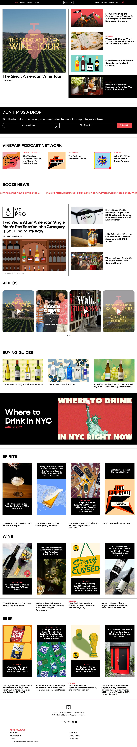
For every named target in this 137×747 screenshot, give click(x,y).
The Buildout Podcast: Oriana (115, 523)
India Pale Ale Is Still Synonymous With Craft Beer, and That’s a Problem (82, 687)
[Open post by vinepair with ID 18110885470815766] (118, 311)
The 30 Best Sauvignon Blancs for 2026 (23, 384)
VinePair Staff (8, 80)
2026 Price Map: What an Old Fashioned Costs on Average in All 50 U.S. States (118, 238)
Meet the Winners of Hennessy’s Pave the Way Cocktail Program (118, 87)
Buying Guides (18, 352)
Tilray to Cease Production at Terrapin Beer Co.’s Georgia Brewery (119, 260)
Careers (12, 738)
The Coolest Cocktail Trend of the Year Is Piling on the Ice (17, 506)
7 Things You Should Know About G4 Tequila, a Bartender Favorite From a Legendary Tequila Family (85, 507)
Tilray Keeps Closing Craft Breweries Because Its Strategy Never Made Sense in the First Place (86, 587)
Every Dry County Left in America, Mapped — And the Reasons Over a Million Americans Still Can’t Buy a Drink (51, 471)
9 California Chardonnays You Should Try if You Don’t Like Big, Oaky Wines (113, 385)
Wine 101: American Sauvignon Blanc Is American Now (17, 604)
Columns (29, 2)
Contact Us (73, 733)
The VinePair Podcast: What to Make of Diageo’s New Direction (83, 525)
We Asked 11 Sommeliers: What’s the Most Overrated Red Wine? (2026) (81, 605)
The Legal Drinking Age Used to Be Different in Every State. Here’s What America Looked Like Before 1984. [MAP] (17, 688)
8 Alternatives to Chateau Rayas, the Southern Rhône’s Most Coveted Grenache (115, 605)
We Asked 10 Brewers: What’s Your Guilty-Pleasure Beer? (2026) (17, 669)
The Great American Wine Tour (32, 76)
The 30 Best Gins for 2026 (61, 384)
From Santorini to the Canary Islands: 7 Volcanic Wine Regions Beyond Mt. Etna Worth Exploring (119, 17)
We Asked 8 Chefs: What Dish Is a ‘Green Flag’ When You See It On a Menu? (119, 41)
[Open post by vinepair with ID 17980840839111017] (51, 311)
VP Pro (97, 2)
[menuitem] (16, 2)
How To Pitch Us (75, 736)
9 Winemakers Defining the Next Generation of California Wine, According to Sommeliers (50, 606)
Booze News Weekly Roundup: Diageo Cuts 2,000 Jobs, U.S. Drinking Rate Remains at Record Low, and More (118, 215)
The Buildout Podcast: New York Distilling (119, 471)
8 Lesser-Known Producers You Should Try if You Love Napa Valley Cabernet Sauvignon (119, 551)
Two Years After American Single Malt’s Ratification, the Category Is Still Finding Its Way (34, 227)
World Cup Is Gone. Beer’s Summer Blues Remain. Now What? (86, 669)
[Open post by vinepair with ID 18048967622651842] (18, 311)
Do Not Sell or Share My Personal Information (68, 715)
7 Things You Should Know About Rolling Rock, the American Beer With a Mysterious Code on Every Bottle (51, 634)
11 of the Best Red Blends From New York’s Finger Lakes (17, 587)
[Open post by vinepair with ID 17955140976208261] (85, 311)
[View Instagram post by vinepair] (32, 329)
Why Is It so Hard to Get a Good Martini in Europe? (17, 524)
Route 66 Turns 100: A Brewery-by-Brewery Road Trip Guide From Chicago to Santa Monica (50, 687)
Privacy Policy (74, 738)
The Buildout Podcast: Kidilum (77, 157)
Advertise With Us (15, 736)
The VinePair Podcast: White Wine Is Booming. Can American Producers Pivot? (51, 550)
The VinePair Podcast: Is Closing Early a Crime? (47, 524)
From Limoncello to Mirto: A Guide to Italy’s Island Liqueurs (119, 63)
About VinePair (14, 733)
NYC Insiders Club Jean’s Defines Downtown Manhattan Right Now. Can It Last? (120, 633)
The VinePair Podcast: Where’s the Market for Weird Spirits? (32, 160)
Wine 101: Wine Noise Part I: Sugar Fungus (122, 158)
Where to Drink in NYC (28, 416)
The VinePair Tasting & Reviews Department (24, 741)
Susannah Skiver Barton (12, 236)
